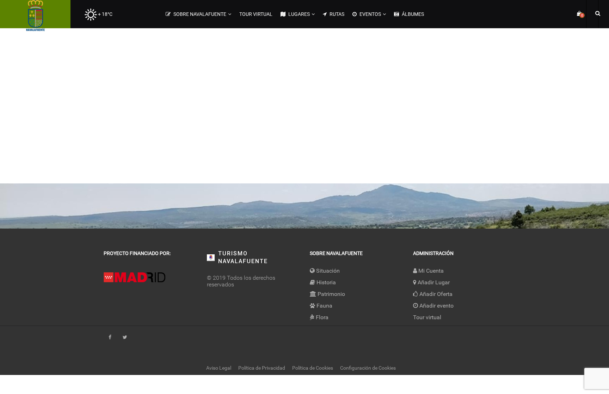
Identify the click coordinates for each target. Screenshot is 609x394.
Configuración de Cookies (368, 368)
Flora (321, 317)
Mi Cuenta (430, 270)
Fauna (323, 305)
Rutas (336, 14)
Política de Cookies (312, 368)
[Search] (596, 13)
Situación (327, 270)
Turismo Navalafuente (243, 257)
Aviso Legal (218, 368)
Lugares (298, 14)
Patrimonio (330, 294)
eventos (369, 14)
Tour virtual (255, 14)
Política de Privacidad (261, 368)
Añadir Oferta (435, 294)
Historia (325, 282)
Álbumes (412, 14)
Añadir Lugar (433, 282)
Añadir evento (436, 305)
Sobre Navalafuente (199, 14)
